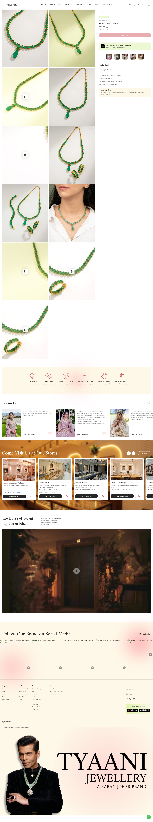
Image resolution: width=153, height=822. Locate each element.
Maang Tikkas (5, 699)
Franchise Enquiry (36, 689)
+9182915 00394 (79, 492)
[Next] (150, 654)
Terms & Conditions (37, 707)
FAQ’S (33, 697)
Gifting (20, 699)
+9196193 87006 (7, 492)
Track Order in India (55, 689)
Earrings (4, 691)
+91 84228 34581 (115, 492)
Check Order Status (54, 694)
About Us (34, 694)
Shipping (109, 30)
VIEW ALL (144, 453)
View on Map (16, 492)
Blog (33, 691)
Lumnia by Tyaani (23, 689)
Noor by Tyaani (23, 694)
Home (100, 12)
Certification (35, 704)
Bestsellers (21, 697)
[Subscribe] (150, 689)
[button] (138, 5)
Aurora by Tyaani (23, 691)
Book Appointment (14, 496)
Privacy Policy (35, 710)
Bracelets (4, 697)
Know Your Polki (36, 699)
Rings (3, 694)
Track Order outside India (56, 691)
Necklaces (4, 689)
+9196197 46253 (43, 492)
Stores (33, 702)
